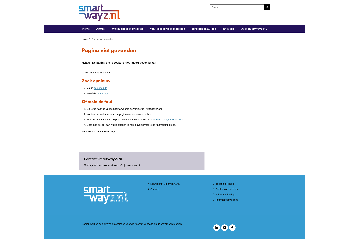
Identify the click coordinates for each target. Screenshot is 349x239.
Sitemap (154, 189)
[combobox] (237, 7)
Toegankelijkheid (225, 183)
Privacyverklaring (225, 194)
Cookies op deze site (227, 189)
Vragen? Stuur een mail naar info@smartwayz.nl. (113, 165)
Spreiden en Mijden (204, 28)
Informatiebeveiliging (227, 199)
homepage (102, 93)
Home (86, 28)
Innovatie (228, 28)
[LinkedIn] (216, 227)
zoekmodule (100, 88)
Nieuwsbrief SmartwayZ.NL (165, 183)
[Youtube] (224, 227)
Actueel (100, 28)
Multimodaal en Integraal (127, 28)
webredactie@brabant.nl (166, 119)
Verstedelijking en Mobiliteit (167, 28)
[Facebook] (232, 227)
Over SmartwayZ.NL (254, 28)
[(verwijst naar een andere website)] (106, 208)
